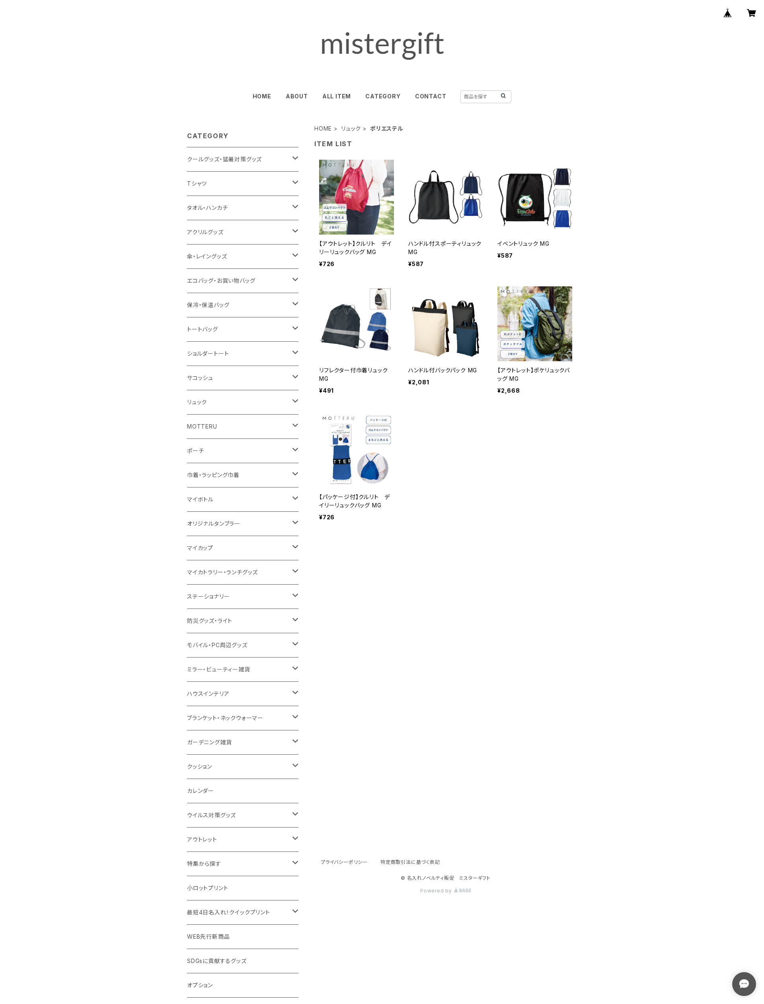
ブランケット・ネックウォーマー (225, 717)
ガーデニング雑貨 (209, 742)
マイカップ (200, 547)
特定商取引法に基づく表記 (410, 862)
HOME (262, 96)
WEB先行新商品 (208, 936)
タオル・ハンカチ (207, 207)
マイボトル (200, 499)
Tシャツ (197, 183)
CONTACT (430, 96)
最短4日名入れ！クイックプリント (228, 912)
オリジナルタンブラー (213, 523)
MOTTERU (202, 426)
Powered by (437, 891)
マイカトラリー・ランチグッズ (222, 572)
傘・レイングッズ (207, 256)
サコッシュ (200, 377)
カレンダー (200, 790)
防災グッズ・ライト (209, 620)
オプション (200, 985)
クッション (199, 766)
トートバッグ (202, 329)
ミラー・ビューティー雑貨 (218, 669)
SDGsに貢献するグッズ (217, 960)
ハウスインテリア (208, 693)
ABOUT (297, 96)
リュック (351, 128)
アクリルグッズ (205, 232)
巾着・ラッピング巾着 (213, 475)
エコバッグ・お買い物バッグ (221, 280)
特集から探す (204, 863)
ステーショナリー (208, 596)
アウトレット (202, 839)
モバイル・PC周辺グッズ (217, 645)
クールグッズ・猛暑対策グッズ (224, 159)
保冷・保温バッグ (208, 304)
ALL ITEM (336, 96)
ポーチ (195, 450)
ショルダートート (208, 353)
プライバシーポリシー (344, 862)
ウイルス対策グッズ (211, 815)
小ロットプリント (207, 888)
